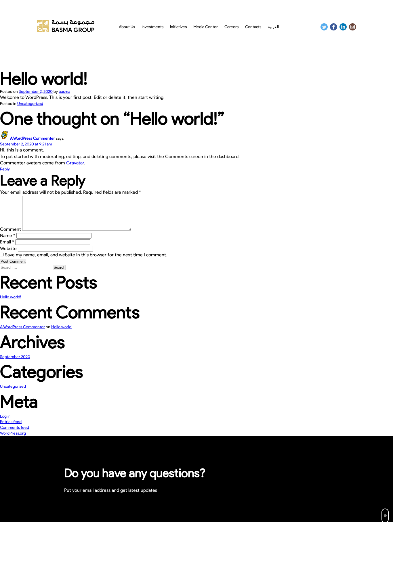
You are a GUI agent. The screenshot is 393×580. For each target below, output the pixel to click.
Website (8, 248)
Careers (231, 26)
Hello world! (10, 297)
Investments (152, 26)
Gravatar (75, 163)
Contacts (253, 26)
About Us (127, 26)
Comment (10, 229)
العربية (273, 26)
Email (7, 242)
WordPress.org (13, 433)
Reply (5, 169)
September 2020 (15, 356)
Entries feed (11, 421)
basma (64, 91)
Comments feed (14, 427)
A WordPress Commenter (32, 138)
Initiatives (178, 26)
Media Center (205, 26)
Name (7, 235)
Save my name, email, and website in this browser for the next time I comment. (86, 255)
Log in (5, 416)
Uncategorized (30, 103)
